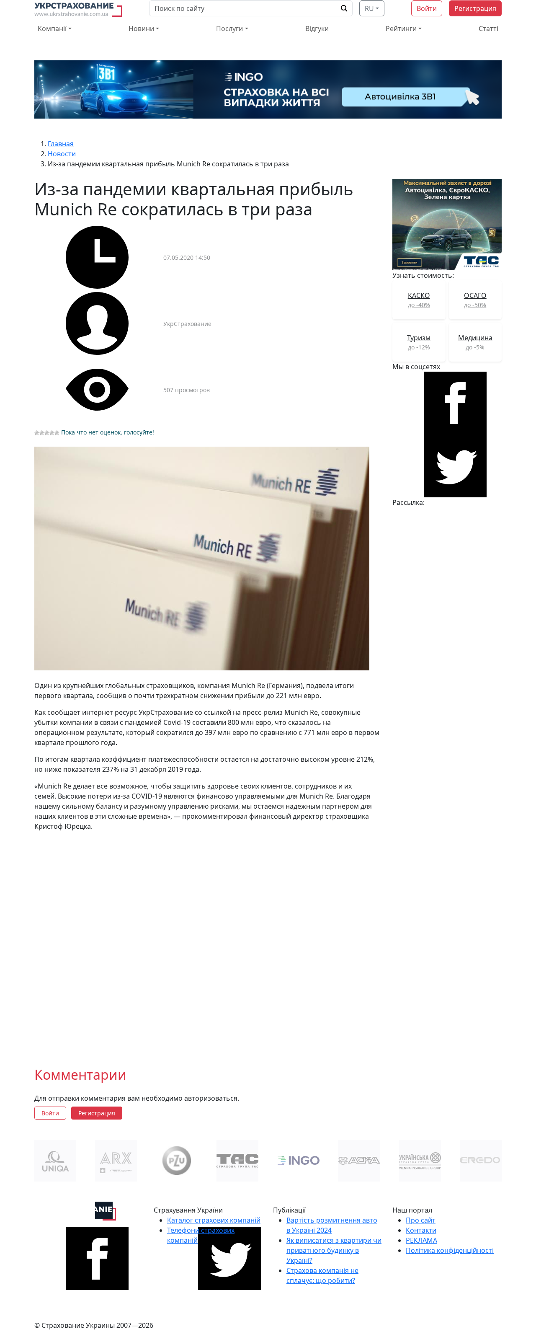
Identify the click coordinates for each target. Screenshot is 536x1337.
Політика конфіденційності (450, 1250)
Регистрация (475, 8)
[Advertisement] (208, 942)
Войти (427, 8)
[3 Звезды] (46, 432)
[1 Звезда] (36, 432)
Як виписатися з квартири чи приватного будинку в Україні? (333, 1250)
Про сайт (421, 1220)
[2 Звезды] (41, 432)
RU (369, 8)
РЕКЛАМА (421, 1240)
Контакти (421, 1230)
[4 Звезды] (51, 432)
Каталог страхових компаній (213, 1220)
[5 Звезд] (56, 432)
